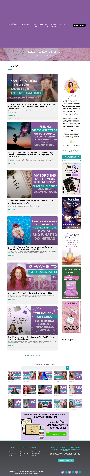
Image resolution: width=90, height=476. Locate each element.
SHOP (46, 26)
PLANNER (62, 24)
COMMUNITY (38, 26)
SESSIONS (53, 26)
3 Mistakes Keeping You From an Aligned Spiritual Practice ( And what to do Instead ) (30, 248)
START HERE (25, 24)
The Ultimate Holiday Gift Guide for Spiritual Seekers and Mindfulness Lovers (31, 338)
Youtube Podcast (51, 56)
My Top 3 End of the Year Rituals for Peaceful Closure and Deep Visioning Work (31, 202)
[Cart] (83, 21)
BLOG (34, 24)
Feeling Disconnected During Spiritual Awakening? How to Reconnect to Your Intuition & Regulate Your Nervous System (30, 154)
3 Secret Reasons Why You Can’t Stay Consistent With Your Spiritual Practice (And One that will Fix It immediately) (32, 106)
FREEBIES (53, 24)
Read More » (11, 115)
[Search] (80, 160)
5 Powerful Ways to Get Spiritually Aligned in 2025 (30, 293)
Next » (39, 355)
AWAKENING (43, 24)
